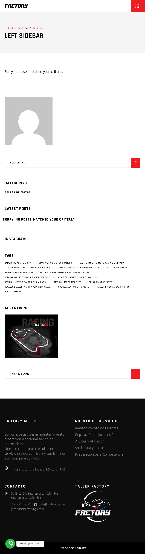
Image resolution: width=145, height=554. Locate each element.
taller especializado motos (113, 287)
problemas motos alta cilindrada (65, 273)
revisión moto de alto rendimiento (25, 282)
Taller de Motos (18, 192)
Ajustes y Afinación (90, 441)
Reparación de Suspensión (95, 435)
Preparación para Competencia (99, 454)
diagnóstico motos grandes (55, 263)
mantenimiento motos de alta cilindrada (29, 268)
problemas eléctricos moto (21, 273)
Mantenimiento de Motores (96, 428)
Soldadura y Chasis (89, 448)
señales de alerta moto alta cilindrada (27, 287)
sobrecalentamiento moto (73, 287)
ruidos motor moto (100, 282)
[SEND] (135, 374)
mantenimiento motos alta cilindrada (102, 263)
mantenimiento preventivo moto (79, 268)
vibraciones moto (15, 292)
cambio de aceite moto (18, 263)
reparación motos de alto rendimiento (27, 277)
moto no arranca (117, 268)
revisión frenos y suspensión (75, 277)
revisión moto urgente (67, 282)
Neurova (80, 548)
